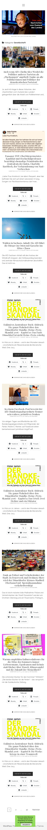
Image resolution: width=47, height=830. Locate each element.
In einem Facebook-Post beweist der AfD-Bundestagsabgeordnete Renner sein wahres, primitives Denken (23, 394)
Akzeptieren (26, 825)
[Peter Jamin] (23, 32)
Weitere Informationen (26, 822)
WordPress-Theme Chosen (14, 826)
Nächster (36, 810)
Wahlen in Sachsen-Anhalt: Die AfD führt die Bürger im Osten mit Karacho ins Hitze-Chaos (23, 228)
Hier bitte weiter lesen (24, 102)
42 (27, 810)
